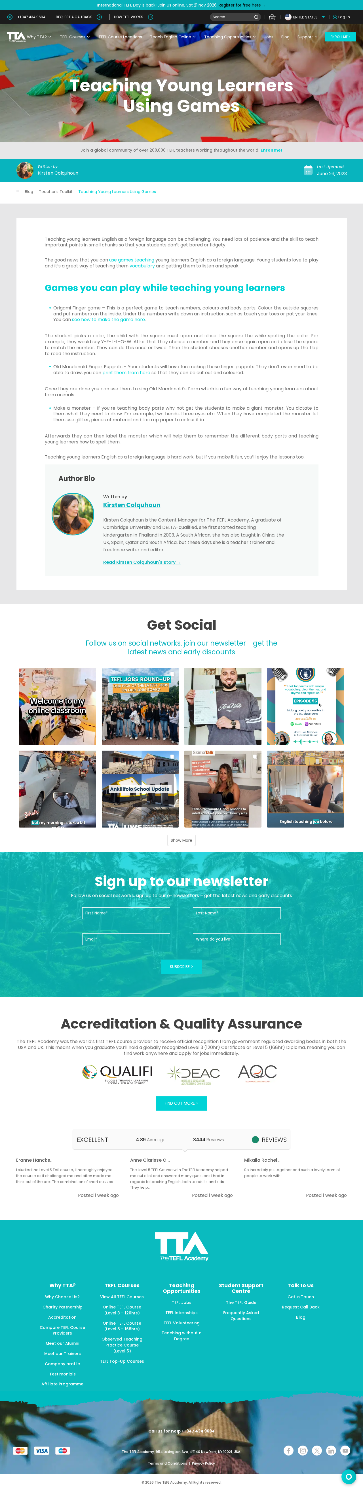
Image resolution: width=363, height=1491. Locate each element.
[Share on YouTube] (345, 1451)
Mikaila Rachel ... (263, 1160)
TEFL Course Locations (120, 37)
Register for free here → (242, 5)
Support (305, 37)
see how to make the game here (108, 319)
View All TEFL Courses (122, 1297)
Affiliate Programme (62, 1384)
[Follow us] (331, 1451)
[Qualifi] (117, 1075)
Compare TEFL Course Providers (62, 1330)
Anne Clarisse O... (150, 1160)
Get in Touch (301, 1297)
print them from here (126, 372)
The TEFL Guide (241, 1302)
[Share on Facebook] (289, 1451)
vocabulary (142, 266)
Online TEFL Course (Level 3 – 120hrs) (122, 1310)
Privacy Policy (203, 1463)
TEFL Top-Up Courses (122, 1361)
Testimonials (62, 1374)
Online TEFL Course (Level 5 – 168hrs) (122, 1326)
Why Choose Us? (62, 1297)
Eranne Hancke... (35, 1160)
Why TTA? (37, 37)
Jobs (268, 37)
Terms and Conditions (168, 1463)
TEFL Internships (181, 1313)
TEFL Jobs (181, 1302)
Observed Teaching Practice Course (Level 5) (122, 1345)
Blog (285, 37)
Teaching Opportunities (227, 37)
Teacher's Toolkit (56, 191)
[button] (57, 706)
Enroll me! (271, 150)
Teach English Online (170, 37)
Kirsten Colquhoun (58, 173)
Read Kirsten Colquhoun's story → (142, 562)
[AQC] (257, 1073)
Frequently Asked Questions (241, 1316)
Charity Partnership (63, 1307)
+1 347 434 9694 (31, 16)
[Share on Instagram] (303, 1451)
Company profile (62, 1364)
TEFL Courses (72, 37)
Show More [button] (181, 840)
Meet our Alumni (62, 1343)
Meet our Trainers (62, 1353)
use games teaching (131, 260)
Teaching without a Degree (182, 1336)
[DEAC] (193, 1075)
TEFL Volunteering (182, 1323)
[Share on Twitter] (317, 1451)
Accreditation (62, 1317)
